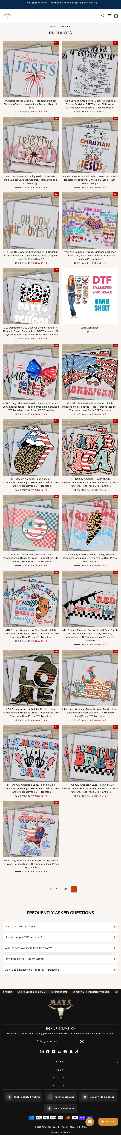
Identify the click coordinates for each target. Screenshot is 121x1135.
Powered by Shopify (60, 1132)
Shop (59, 1062)
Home (53, 26)
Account (59, 1085)
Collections (64, 26)
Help (59, 1070)
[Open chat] (89, 1122)
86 (65, 889)
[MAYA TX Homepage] (60, 1008)
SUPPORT (59, 1078)
